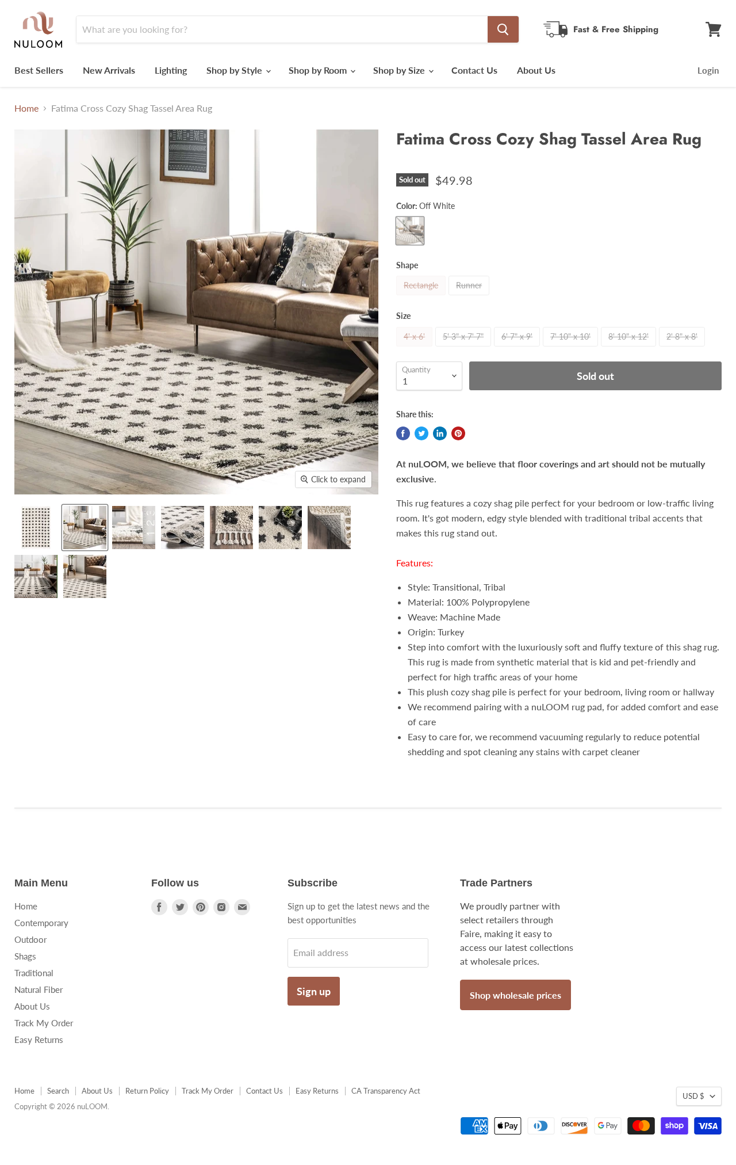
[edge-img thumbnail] (231, 527)
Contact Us (474, 69)
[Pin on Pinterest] (458, 433)
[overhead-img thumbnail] (36, 527)
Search (58, 1090)
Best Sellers (38, 69)
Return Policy (147, 1090)
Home (26, 108)
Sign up (314, 991)
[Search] (503, 29)
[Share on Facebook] (403, 433)
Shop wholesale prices (515, 994)
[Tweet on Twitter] (421, 433)
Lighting (171, 69)
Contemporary (41, 922)
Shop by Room (319, 69)
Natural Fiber (38, 989)
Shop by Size (400, 69)
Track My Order (43, 1023)
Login (708, 70)
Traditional (33, 973)
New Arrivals (109, 69)
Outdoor (30, 939)
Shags (25, 956)
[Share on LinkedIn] (440, 433)
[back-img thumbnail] (329, 527)
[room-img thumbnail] (85, 527)
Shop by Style (235, 69)
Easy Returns (38, 1039)
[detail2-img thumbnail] (85, 576)
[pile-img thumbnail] (133, 527)
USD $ (693, 1096)
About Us (536, 69)
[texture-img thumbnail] (280, 527)
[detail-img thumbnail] (36, 576)
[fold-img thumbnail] (182, 527)
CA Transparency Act (385, 1090)
